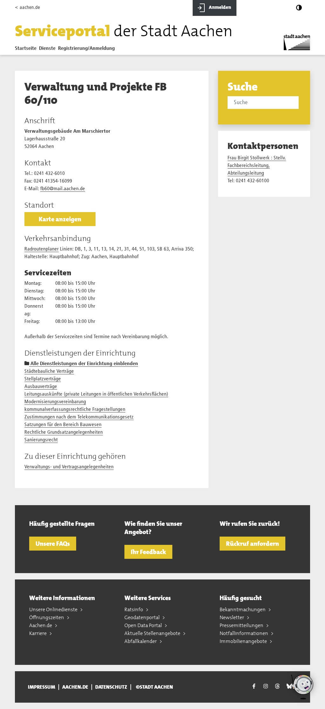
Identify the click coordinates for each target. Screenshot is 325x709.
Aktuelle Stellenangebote (152, 633)
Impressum (41, 687)
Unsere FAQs (53, 543)
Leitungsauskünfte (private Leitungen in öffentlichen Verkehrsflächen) (96, 394)
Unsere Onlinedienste (53, 609)
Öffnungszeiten (47, 617)
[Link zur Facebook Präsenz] (254, 687)
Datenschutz (111, 687)
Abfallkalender (141, 641)
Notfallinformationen (244, 633)
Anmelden (219, 7)
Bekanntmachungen (243, 609)
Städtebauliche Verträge (49, 371)
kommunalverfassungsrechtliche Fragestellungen (74, 409)
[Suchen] (300, 103)
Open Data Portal (143, 625)
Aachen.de (41, 625)
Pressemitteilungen (242, 625)
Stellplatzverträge (42, 379)
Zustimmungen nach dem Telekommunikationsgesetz (79, 417)
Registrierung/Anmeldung (86, 48)
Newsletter (232, 617)
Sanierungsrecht (41, 440)
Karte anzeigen (60, 219)
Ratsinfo (134, 609)
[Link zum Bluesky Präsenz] (289, 686)
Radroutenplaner (41, 249)
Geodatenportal (142, 617)
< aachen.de (27, 7)
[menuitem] (27, 50)
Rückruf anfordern (252, 543)
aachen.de (75, 687)
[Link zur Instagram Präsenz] (265, 686)
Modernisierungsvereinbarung (55, 402)
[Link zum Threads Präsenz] (277, 686)
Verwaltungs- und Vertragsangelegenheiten (69, 467)
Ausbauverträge (40, 386)
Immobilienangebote (244, 641)
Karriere (38, 633)
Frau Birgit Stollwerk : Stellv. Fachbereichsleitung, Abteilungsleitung (257, 166)
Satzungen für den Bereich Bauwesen (63, 424)
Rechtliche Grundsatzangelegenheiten (63, 432)
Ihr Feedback (148, 552)
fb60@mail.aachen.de (62, 188)
